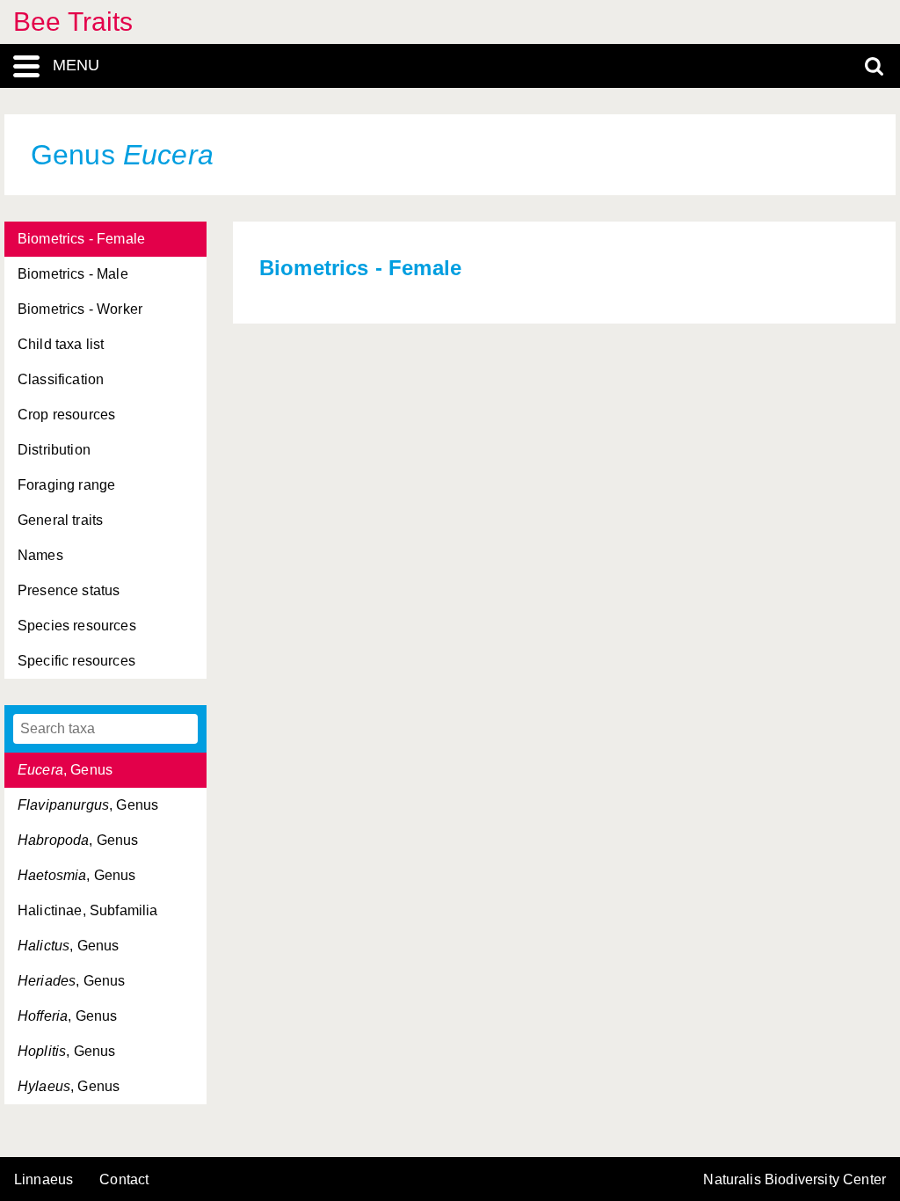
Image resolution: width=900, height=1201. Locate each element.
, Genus (65, 769)
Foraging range (66, 484)
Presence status (69, 590)
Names (40, 555)
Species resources (77, 625)
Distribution (54, 449)
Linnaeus (43, 1180)
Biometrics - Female (81, 238)
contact (124, 1179)
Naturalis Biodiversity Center (794, 1180)
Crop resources (66, 414)
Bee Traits (73, 21)
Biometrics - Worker (80, 309)
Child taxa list (61, 344)
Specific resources (76, 660)
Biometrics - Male (73, 273)
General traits (60, 520)
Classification (61, 379)
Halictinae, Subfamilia (88, 910)
